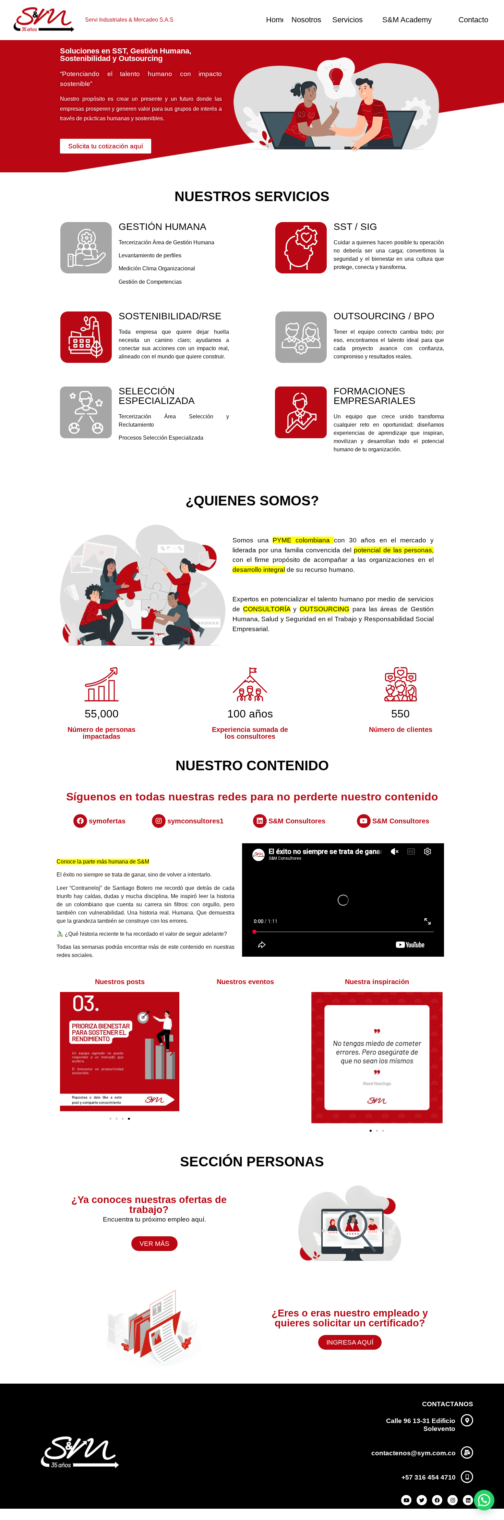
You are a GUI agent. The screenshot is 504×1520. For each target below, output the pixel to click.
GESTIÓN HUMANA (162, 226)
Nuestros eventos (245, 981)
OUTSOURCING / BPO (384, 316)
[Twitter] (422, 1500)
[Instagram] (159, 821)
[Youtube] (364, 821)
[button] (67, 1053)
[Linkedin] (260, 821)
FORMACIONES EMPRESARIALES (375, 396)
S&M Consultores (296, 821)
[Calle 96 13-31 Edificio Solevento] (467, 1420)
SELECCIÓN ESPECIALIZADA (157, 396)
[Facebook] (80, 821)
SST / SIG (355, 226)
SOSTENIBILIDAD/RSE (170, 316)
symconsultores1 (195, 821)
